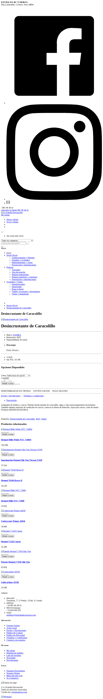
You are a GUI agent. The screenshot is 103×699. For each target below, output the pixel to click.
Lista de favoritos (13, 655)
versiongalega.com (19, 692)
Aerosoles (16, 270)
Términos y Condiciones (16, 638)
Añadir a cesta (7, 384)
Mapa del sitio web (14, 676)
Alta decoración (18, 272)
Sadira (44, 419)
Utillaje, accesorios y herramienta (26, 291)
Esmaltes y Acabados (21, 260)
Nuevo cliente (12, 219)
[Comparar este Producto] (19, 384)
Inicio (8, 253)
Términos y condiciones (33, 396)
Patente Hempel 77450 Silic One (15, 562)
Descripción (11, 400)
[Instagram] (54, 199)
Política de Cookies (14, 633)
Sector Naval (11, 255)
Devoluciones (12, 660)
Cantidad (5, 378)
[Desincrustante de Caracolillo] (14, 319)
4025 (38, 419)
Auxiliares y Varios (14, 282)
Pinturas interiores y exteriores (24, 277)
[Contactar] (8, 203)
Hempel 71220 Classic (11, 541)
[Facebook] (54, 103)
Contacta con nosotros (15, 640)
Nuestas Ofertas (13, 673)
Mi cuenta (10, 650)
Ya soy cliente (12, 222)
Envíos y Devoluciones (16, 630)
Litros (3, 375)
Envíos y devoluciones (10, 396)
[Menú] (2, 246)
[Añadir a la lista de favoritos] (16, 384)
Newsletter (11, 658)
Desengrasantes (18, 284)
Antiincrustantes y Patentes (23, 258)
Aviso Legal (11, 628)
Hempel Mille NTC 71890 (12, 501)
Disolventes (17, 287)
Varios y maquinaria (20, 294)
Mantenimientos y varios (22, 262)
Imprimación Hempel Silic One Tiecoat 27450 (21, 460)
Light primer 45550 (10, 582)
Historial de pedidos (14, 653)
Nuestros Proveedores (15, 671)
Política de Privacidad (15, 635)
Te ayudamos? (12, 678)
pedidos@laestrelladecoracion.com (21, 615)
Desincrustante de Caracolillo (18, 308)
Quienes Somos (13, 625)
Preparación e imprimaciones (24, 265)
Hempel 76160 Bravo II (11, 480)
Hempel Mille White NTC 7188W (16, 440)
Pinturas (9, 267)
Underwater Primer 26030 (13, 521)
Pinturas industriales (20, 274)
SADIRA (17, 335)
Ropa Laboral (17, 289)
